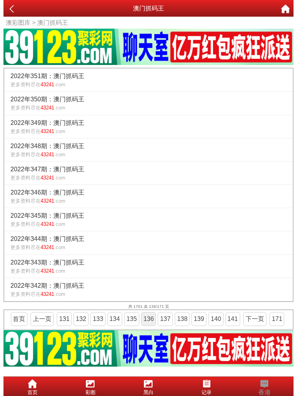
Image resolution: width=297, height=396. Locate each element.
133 (98, 319)
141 (232, 319)
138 (182, 319)
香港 (264, 392)
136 (148, 319)
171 (277, 319)
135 (131, 319)
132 (81, 319)
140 (216, 319)
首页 (19, 319)
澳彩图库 (18, 22)
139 (199, 319)
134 (114, 319)
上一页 (42, 319)
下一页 (255, 319)
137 (165, 319)
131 (64, 319)
